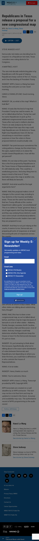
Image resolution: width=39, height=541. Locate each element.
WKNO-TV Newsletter (16, 276)
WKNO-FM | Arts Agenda (17, 273)
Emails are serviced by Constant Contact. (14, 289)
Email (6, 257)
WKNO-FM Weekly (15, 270)
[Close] (35, 239)
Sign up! (19, 294)
